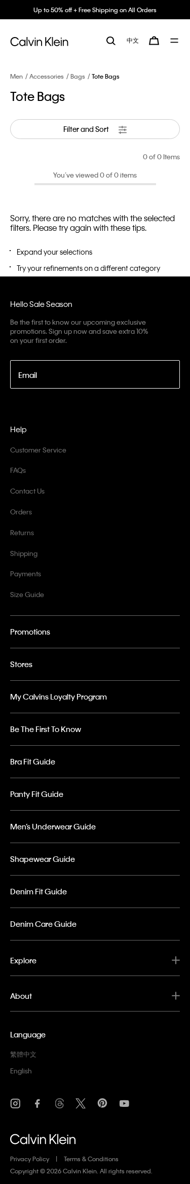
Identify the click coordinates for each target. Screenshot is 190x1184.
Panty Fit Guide (36, 794)
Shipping (23, 553)
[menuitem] (133, 40)
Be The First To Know (45, 729)
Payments (25, 573)
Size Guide (27, 594)
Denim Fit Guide (38, 891)
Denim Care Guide (43, 924)
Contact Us (27, 490)
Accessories (46, 76)
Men (16, 76)
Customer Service (38, 449)
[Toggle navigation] (175, 41)
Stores (21, 664)
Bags (77, 76)
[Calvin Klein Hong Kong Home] (39, 40)
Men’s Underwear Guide (53, 826)
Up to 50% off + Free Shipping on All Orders (95, 10)
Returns (22, 532)
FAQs (18, 470)
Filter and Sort (86, 128)
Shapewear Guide (42, 859)
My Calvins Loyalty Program (58, 696)
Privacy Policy (29, 1159)
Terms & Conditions (91, 1159)
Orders (21, 511)
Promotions (30, 631)
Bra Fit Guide (32, 761)
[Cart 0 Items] (154, 41)
